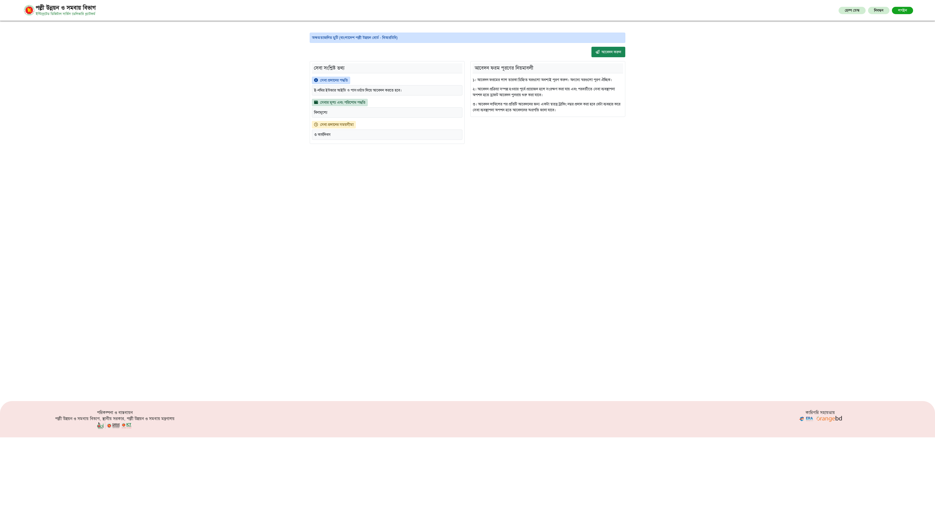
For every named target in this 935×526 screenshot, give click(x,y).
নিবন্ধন (878, 10)
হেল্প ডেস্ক (852, 10)
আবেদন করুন (611, 52)
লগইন (902, 10)
